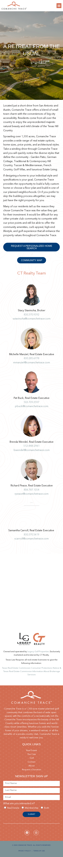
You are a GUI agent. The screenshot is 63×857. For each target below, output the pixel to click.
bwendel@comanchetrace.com (32, 450)
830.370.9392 (31, 315)
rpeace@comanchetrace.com (31, 494)
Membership (31, 808)
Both (46, 808)
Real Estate (13, 808)
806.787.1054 (31, 490)
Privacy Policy (24, 851)
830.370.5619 (31, 534)
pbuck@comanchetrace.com (31, 406)
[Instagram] (36, 832)
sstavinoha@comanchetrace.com (31, 319)
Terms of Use (39, 851)
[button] (59, 5)
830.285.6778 (31, 358)
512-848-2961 (31, 446)
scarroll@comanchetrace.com (31, 539)
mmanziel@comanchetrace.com (31, 362)
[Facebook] (27, 832)
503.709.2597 (31, 402)
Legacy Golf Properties (38, 652)
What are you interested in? (19, 803)
